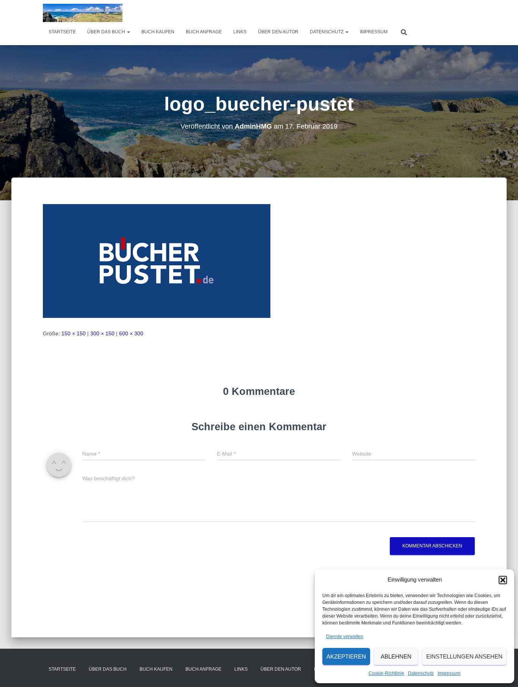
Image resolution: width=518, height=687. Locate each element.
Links (239, 32)
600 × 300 (131, 333)
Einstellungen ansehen (464, 656)
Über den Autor (278, 32)
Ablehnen (396, 656)
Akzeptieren (346, 656)
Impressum (449, 673)
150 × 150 (73, 333)
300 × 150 (102, 333)
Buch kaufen (157, 32)
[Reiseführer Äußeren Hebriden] (82, 13)
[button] (503, 580)
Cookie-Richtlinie (386, 673)
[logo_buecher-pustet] (156, 261)
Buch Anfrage (204, 32)
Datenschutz (421, 673)
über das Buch (106, 32)
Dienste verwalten (344, 636)
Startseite (62, 32)
